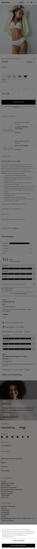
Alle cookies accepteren (18, 545)
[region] (18, 537)
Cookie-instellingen (18, 540)
